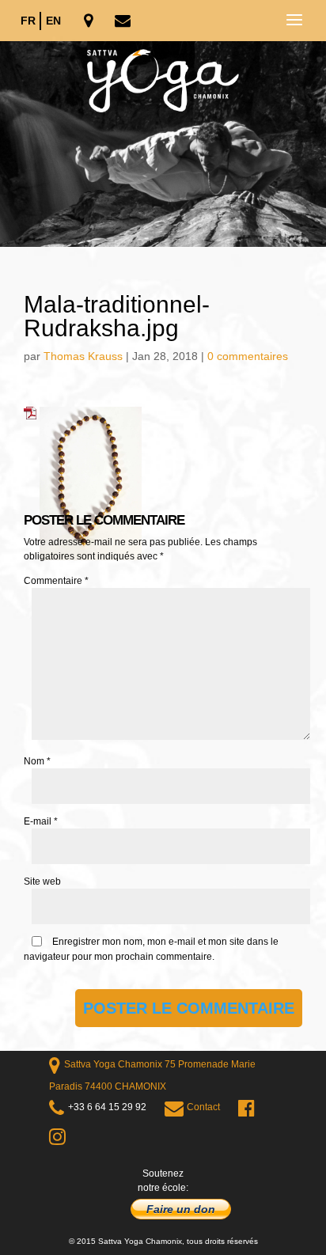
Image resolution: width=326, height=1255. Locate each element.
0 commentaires (247, 356)
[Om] (163, 144)
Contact (203, 1107)
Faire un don (180, 1209)
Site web (42, 881)
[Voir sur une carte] (90, 22)
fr (28, 20)
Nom (37, 761)
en (53, 20)
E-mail (41, 821)
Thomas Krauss (83, 356)
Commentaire (56, 580)
